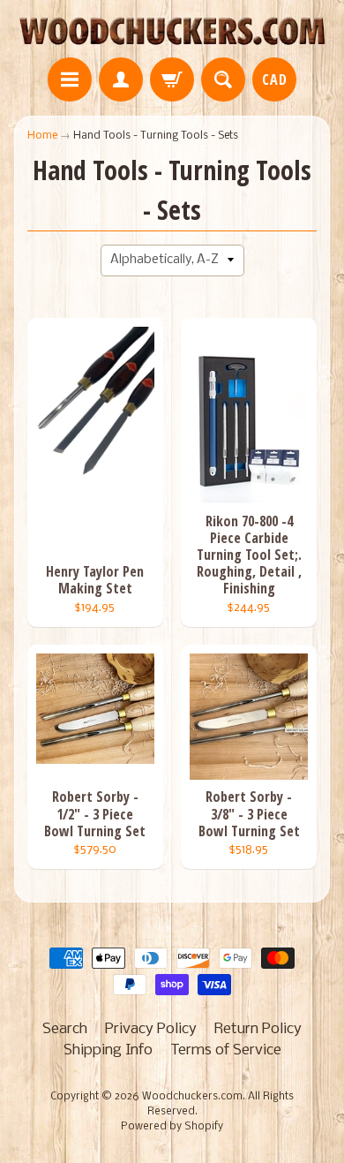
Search (64, 1029)
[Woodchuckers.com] (172, 31)
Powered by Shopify (172, 1126)
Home (42, 135)
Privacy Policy (151, 1029)
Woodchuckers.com (192, 1096)
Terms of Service (225, 1050)
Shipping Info (108, 1050)
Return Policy (258, 1029)
